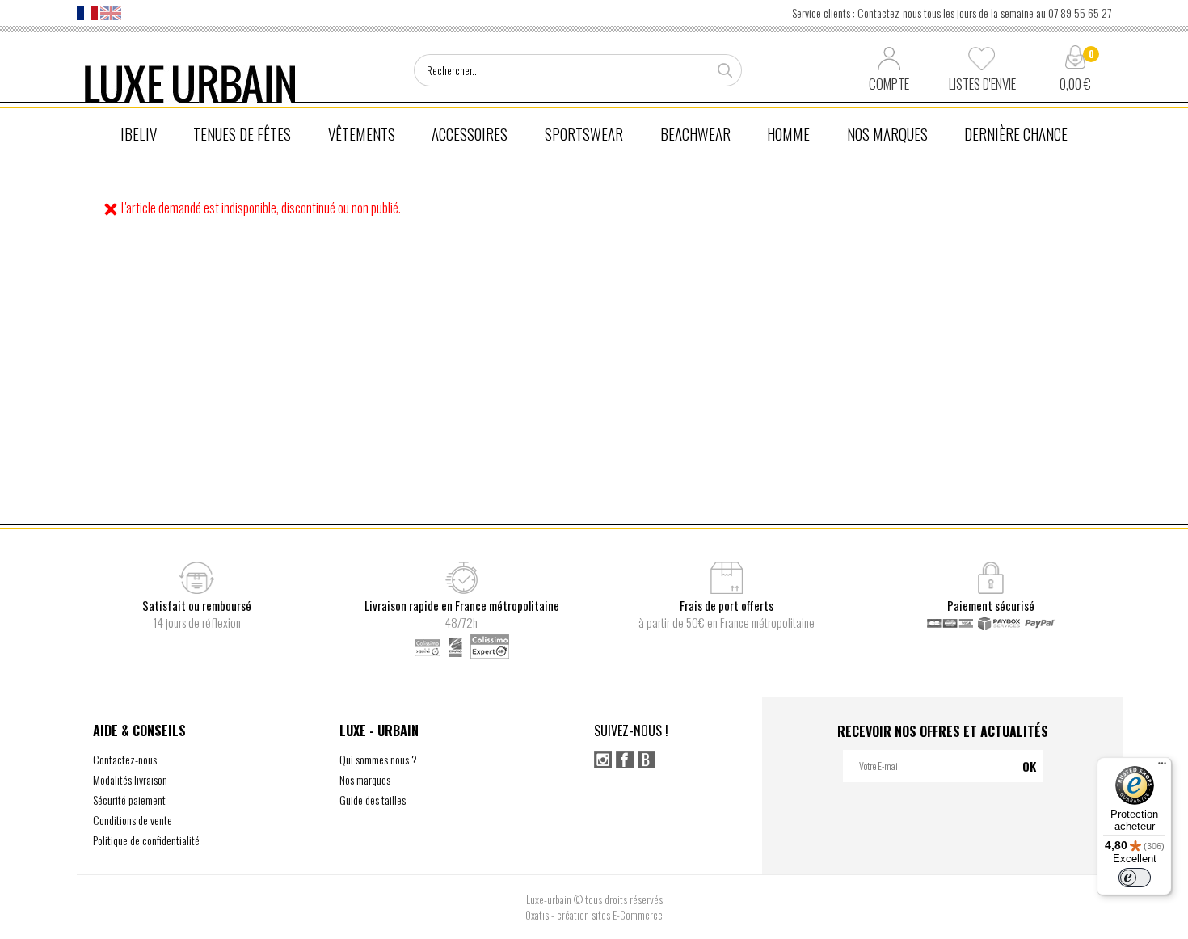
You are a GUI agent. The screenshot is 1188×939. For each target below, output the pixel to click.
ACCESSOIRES (470, 133)
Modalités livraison (130, 779)
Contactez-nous (125, 759)
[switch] (1134, 877)
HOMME (788, 133)
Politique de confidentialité (146, 840)
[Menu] (1162, 767)
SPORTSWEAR (584, 133)
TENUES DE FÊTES (242, 133)
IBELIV (138, 133)
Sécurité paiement (129, 799)
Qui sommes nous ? (378, 759)
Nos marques (364, 779)
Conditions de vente (132, 819)
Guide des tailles (372, 799)
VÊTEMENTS (361, 133)
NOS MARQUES (887, 133)
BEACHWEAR (695, 133)
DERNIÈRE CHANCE (1016, 133)
